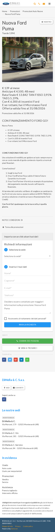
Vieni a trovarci (28, 348)
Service (5, 482)
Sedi (7, 388)
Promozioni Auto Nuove (33, 11)
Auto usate (6, 468)
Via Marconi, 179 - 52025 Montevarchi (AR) (20, 424)
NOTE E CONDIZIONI (11, 220)
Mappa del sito (7, 526)
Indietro (47, 22)
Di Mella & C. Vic (10, 433)
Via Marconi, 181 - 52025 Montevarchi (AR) (20, 436)
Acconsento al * (27, 318)
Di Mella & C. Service (12, 444)
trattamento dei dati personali (33, 318)
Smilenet (14, 529)
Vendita (5, 479)
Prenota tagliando (9, 490)
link (31, 511)
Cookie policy (28, 526)
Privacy (18, 526)
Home (4, 11)
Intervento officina (9, 493)
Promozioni (15, 11)
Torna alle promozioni (14, 227)
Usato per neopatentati (12, 471)
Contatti (19, 388)
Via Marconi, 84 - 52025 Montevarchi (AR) (20, 448)
